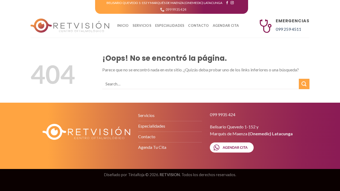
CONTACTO (198, 25)
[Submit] (304, 84)
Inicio (123, 25)
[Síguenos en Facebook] (227, 3)
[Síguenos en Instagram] (232, 3)
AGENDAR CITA (226, 25)
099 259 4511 (288, 29)
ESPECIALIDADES (170, 25)
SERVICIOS (142, 25)
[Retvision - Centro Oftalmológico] (70, 26)
